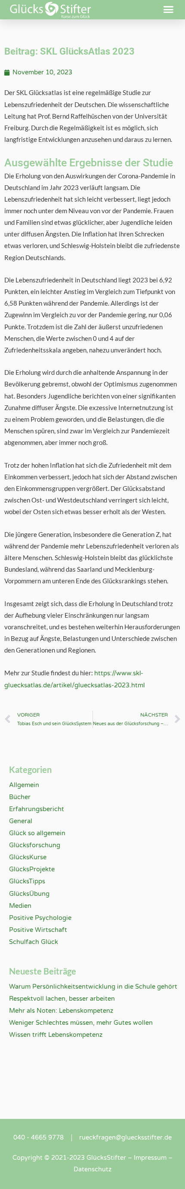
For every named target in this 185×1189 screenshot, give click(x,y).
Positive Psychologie (40, 918)
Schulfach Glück (33, 942)
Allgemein (24, 785)
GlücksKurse (27, 857)
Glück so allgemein (37, 833)
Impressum (150, 1157)
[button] (168, 9)
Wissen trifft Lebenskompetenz (55, 1035)
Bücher (20, 797)
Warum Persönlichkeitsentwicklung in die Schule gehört (93, 986)
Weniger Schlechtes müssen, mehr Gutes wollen (81, 1023)
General (20, 821)
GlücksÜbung (29, 894)
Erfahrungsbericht (36, 809)
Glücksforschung (34, 845)
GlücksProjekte (32, 869)
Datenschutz (92, 1169)
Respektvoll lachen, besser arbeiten (62, 998)
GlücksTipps (27, 881)
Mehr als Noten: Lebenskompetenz (61, 1010)
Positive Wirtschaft (38, 930)
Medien (20, 906)
